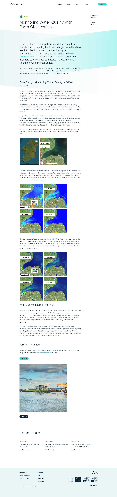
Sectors (41, 472)
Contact (101, 4)
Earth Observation (45, 353)
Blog (77, 4)
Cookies (37, 486)
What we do (24, 472)
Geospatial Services (25, 475)
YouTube (94, 485)
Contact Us (24, 358)
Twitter (91, 24)
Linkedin (97, 485)
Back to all (24, 416)
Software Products (24, 478)
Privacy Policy (33, 486)
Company (41, 478)
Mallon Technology (16, 4)
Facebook (93, 24)
